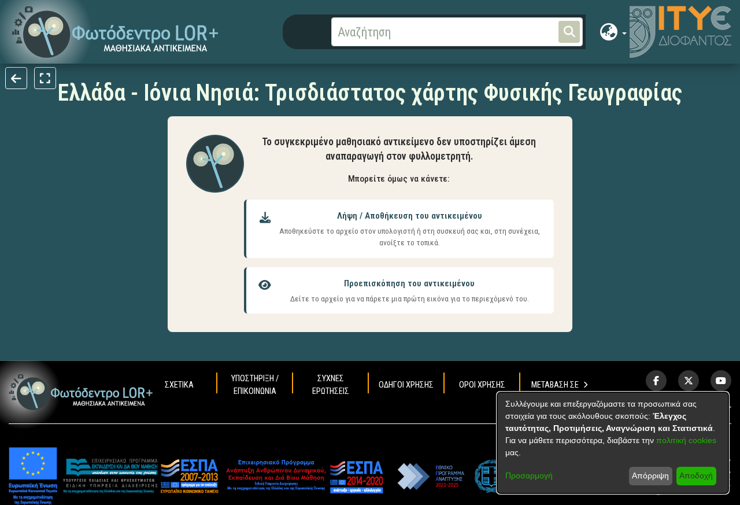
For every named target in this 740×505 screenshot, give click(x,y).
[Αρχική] (81, 392)
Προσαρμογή (529, 475)
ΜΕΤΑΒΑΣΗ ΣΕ (555, 385)
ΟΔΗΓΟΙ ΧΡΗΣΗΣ (406, 385)
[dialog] (612, 442)
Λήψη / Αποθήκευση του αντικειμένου (409, 216)
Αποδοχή (696, 475)
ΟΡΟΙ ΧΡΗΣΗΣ (482, 385)
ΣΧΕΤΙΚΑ (179, 385)
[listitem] (656, 380)
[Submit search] (569, 32)
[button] (115, 32)
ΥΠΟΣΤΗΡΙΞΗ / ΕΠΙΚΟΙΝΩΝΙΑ (255, 385)
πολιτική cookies (686, 440)
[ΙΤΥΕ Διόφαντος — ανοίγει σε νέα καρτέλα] (680, 32)
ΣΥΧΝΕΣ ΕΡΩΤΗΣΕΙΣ (330, 385)
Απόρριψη (650, 475)
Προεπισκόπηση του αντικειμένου (409, 283)
